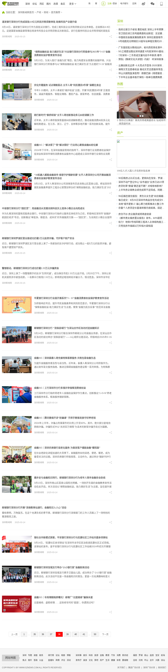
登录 (115, 3)
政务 (41, 655)
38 (59, 634)
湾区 (41, 3)
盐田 (152, 655)
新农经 (125, 655)
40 (75, 634)
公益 (41, 660)
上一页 (14, 634)
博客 (69, 655)
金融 (102, 655)
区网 (134, 3)
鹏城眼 (125, 660)
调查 (36, 655)
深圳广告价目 (149, 667)
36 (43, 634)
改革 (55, 3)
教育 (107, 655)
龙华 (152, 660)
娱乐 (85, 655)
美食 (85, 660)
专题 (30, 655)
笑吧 (96, 660)
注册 (109, 3)
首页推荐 (55, 12)
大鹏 (157, 660)
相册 (63, 655)
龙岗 (135, 660)
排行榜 (51, 655)
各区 (63, 3)
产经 (39, 12)
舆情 (58, 660)
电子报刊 (124, 3)
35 (34, 634)
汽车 (113, 655)
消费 (119, 655)
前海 (163, 655)
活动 (69, 660)
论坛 (34, 3)
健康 (113, 660)
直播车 (51, 660)
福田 (135, 655)
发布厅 (79, 660)
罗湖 (141, 655)
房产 (102, 660)
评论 (63, 660)
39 (67, 634)
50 (95, 634)
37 (51, 634)
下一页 (105, 634)
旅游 (96, 655)
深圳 (27, 3)
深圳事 (79, 655)
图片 (48, 3)
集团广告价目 (134, 667)
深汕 (163, 660)
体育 (119, 660)
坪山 (146, 660)
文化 (91, 660)
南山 (146, 655)
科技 (91, 655)
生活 (107, 660)
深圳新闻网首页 (26, 12)
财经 (46, 12)
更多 (71, 3)
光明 (141, 660)
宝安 (157, 655)
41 (84, 634)
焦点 (24, 660)
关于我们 (121, 667)
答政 (36, 660)
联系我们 (162, 667)
